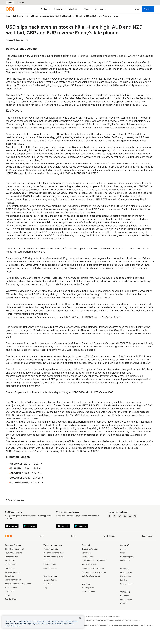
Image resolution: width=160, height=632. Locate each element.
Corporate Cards (11, 557)
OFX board (124, 596)
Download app (87, 557)
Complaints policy (127, 557)
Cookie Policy (15, 626)
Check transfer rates (90, 549)
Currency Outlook (50, 580)
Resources (99, 9)
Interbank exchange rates (53, 553)
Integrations (9, 591)
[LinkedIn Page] (114, 516)
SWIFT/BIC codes (50, 568)
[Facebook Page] (109, 516)
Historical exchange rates (53, 557)
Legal (122, 553)
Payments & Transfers (13, 553)
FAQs (73, 536)
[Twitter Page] (120, 516)
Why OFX (73, 9)
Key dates (124, 580)
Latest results (125, 576)
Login (42, 536)
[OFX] (10, 9)
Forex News (47, 584)
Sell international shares (91, 576)
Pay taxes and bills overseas (93, 568)
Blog (45, 588)
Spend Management (13, 580)
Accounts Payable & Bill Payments (18, 584)
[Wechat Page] (125, 516)
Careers (123, 603)
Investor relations (126, 584)
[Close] (80, 618)
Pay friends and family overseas (94, 560)
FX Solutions (10, 560)
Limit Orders (9, 568)
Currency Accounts (12, 572)
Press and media (88, 592)
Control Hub (9, 576)
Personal (20, 2)
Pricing (86, 9)
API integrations (88, 588)
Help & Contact (109, 536)
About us (123, 549)
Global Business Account (14, 549)
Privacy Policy (125, 560)
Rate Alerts (47, 560)
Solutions (58, 9)
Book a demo (147, 536)
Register (146, 9)
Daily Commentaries (20, 16)
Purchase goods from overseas (94, 572)
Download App (10, 599)
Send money (86, 553)
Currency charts (49, 564)
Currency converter (50, 549)
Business (10, 2)
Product (44, 9)
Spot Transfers (10, 564)
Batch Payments (11, 587)
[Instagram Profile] (135, 516)
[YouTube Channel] (130, 516)
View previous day (15, 500)
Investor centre (126, 572)
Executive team (126, 599)
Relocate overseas (89, 564)
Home (8, 16)
